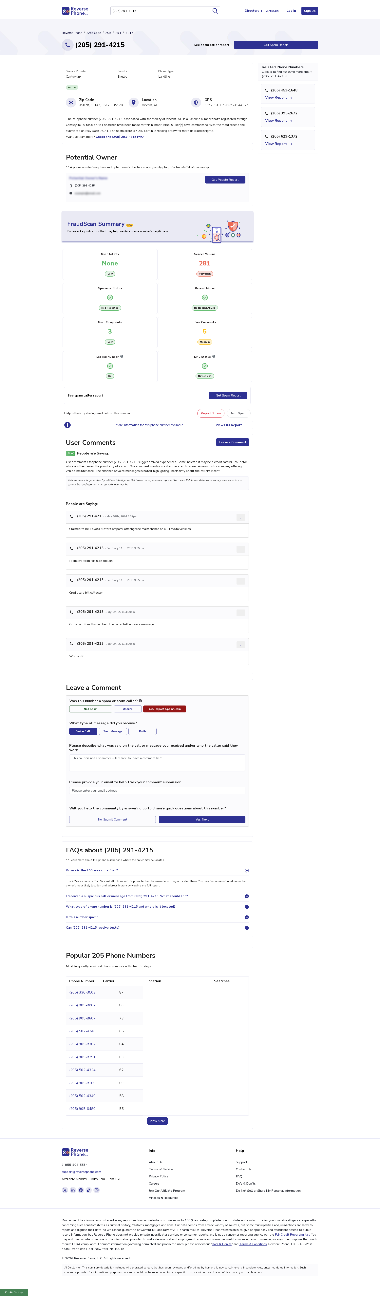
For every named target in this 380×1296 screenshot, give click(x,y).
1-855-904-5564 (75, 1165)
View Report (276, 97)
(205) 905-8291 (82, 1057)
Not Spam (238, 413)
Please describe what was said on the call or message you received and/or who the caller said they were (153, 747)
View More (157, 1121)
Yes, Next (202, 820)
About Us (155, 1162)
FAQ (239, 1176)
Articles (272, 11)
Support (241, 1162)
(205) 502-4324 (82, 1070)
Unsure (127, 709)
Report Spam (211, 413)
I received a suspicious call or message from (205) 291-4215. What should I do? (127, 896)
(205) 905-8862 (82, 1005)
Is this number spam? (82, 917)
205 (108, 33)
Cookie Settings (14, 1292)
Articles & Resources (163, 1198)
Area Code (93, 33)
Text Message (112, 731)
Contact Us (244, 1169)
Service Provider (76, 71)
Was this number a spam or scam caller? (104, 701)
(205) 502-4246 (82, 1031)
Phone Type (166, 71)
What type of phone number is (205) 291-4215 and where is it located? (121, 906)
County (122, 71)
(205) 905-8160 (82, 1083)
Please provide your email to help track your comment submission (125, 782)
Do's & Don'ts (246, 1183)
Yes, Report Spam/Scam (165, 709)
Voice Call (83, 731)
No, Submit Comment (112, 820)
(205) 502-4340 (82, 1095)
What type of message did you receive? (103, 723)
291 (118, 33)
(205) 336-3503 (82, 992)
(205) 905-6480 (82, 1108)
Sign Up (310, 11)
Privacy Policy (158, 1176)
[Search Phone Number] (215, 11)
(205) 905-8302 (82, 1044)
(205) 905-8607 (82, 1018)
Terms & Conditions (253, 1244)
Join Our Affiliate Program (167, 1191)
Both (142, 731)
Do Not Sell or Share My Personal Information (268, 1191)
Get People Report (225, 180)
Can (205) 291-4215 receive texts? (93, 927)
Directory (252, 11)
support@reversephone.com (81, 1172)
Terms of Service (161, 1169)
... (241, 517)
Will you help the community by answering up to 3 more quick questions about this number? (147, 808)
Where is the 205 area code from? (92, 870)
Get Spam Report (276, 45)
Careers (154, 1183)
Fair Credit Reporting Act (292, 1234)
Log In (291, 11)
